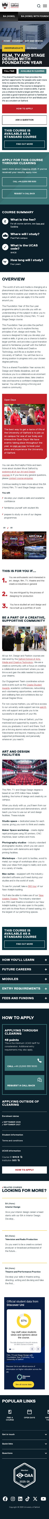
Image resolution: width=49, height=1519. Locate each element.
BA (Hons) (9, 16)
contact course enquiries (21, 478)
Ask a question (24, 120)
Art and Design (34, 41)
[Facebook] (5, 1499)
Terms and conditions (12, 1141)
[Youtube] (43, 1499)
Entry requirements (21, 988)
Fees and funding (18, 998)
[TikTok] (27, 1499)
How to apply (31, 109)
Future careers (16, 969)
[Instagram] (13, 1499)
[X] (35, 1499)
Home (7, 41)
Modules (10, 979)
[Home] (10, 8)
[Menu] (45, 6)
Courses (17, 41)
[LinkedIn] (20, 1499)
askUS (43, 707)
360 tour (32, 886)
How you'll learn (18, 960)
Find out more (30, 144)
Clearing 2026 (28, 169)
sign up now (19, 446)
